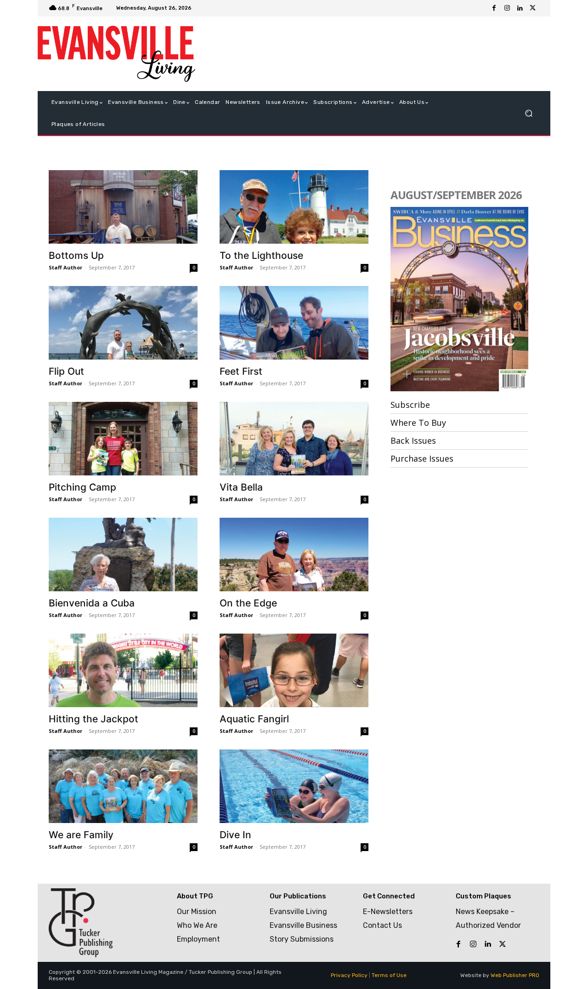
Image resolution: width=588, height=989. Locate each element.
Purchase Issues (421, 458)
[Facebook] (494, 8)
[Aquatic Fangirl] (294, 670)
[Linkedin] (520, 8)
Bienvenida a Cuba (92, 603)
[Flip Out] (123, 323)
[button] (528, 113)
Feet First (241, 371)
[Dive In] (294, 786)
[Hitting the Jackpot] (123, 670)
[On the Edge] (294, 554)
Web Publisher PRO (515, 975)
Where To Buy (418, 422)
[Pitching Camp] (123, 438)
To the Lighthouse (261, 255)
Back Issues (413, 440)
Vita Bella (241, 487)
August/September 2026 (456, 194)
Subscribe (410, 404)
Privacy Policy (349, 975)
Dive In (235, 834)
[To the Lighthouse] (294, 207)
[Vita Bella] (294, 438)
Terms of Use (389, 975)
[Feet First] (294, 323)
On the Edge (248, 603)
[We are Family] (123, 786)
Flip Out (66, 371)
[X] (532, 8)
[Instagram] (507, 8)
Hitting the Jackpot (93, 719)
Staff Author (65, 267)
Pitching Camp (82, 487)
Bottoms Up (76, 255)
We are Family (81, 834)
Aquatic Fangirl (254, 719)
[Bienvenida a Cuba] (123, 554)
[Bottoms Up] (123, 207)
